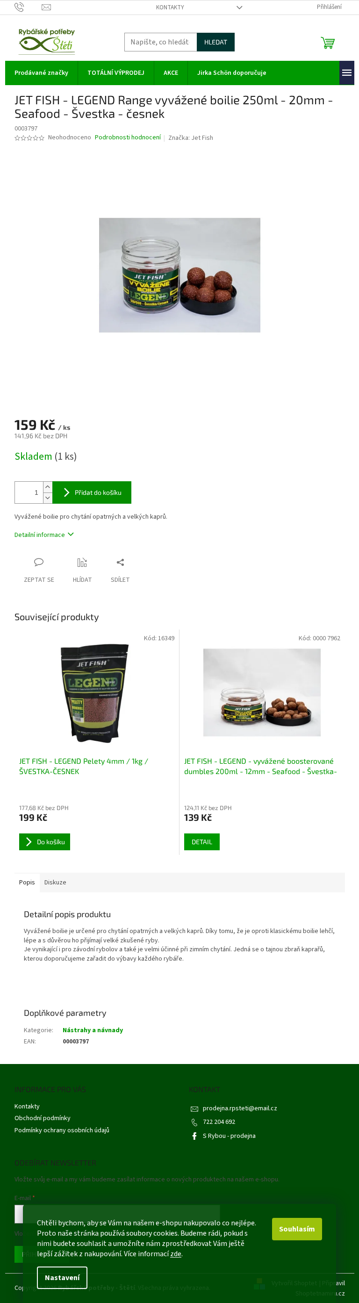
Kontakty (170, 7)
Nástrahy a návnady (93, 1030)
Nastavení (62, 1278)
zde (175, 1254)
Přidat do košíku (98, 492)
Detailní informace (39, 535)
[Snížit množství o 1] (47, 497)
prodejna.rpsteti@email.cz (240, 1108)
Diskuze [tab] (55, 882)
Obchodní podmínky (42, 1118)
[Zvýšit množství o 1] (47, 487)
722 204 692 (219, 1122)
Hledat (215, 42)
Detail (202, 842)
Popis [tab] (27, 882)
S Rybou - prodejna (229, 1136)
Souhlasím (297, 1229)
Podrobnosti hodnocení (128, 137)
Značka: (190, 138)
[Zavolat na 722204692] (28, 7)
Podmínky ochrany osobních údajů (61, 1130)
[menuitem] (41, 73)
